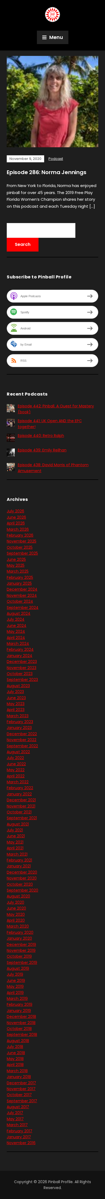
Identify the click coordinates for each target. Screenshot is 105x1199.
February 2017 (19, 1131)
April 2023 (15, 709)
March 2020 (18, 926)
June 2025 (16, 559)
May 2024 (16, 631)
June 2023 (16, 698)
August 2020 (18, 896)
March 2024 (18, 643)
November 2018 (21, 1022)
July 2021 (15, 830)
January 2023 (19, 727)
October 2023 (20, 673)
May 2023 (15, 703)
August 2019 (18, 968)
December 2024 (22, 589)
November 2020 (22, 878)
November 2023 (21, 667)
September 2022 (22, 746)
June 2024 (16, 625)
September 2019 (22, 962)
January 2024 (19, 655)
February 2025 (20, 577)
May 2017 (15, 1119)
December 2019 (21, 944)
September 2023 (22, 679)
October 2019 (19, 956)
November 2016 (21, 1143)
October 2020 (20, 884)
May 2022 (15, 770)
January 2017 (19, 1137)
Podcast (55, 158)
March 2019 (17, 998)
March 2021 (17, 854)
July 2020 (15, 902)
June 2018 (16, 1053)
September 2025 (22, 553)
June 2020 (16, 908)
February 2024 (20, 649)
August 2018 (18, 1040)
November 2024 (22, 595)
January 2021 (19, 866)
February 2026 (20, 535)
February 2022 (20, 788)
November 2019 (21, 950)
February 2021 (19, 860)
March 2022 (18, 782)
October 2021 (19, 812)
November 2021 (21, 806)
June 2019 (16, 980)
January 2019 (19, 1010)
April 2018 (15, 1064)
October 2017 (19, 1094)
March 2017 (17, 1125)
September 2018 (22, 1034)
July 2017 (15, 1112)
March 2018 (17, 1071)
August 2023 (18, 685)
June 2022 (16, 764)
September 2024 (22, 607)
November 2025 (21, 541)
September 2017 (22, 1101)
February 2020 (20, 932)
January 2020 (19, 938)
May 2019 (15, 986)
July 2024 (15, 619)
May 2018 (15, 1058)
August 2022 (18, 752)
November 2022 (21, 739)
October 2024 (20, 601)
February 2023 (20, 721)
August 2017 (18, 1107)
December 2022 (22, 734)
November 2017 (21, 1089)
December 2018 (21, 1016)
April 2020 (16, 920)
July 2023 (15, 691)
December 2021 (21, 800)
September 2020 (22, 890)
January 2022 (19, 794)
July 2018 (15, 1046)
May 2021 (15, 842)
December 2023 (22, 661)
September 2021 (22, 818)
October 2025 (20, 547)
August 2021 (18, 824)
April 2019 (15, 992)
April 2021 (15, 848)
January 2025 (19, 583)
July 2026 (15, 511)
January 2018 (19, 1076)
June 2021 (16, 836)
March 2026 (18, 529)
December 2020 (22, 872)
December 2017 (21, 1083)
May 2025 (15, 565)
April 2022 (15, 776)
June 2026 (16, 517)
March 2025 (18, 571)
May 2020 (16, 914)
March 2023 (18, 716)
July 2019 (15, 974)
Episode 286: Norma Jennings (46, 172)
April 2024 (16, 637)
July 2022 (15, 757)
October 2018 (19, 1028)
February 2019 (19, 1004)
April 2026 (16, 523)
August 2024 (18, 613)
